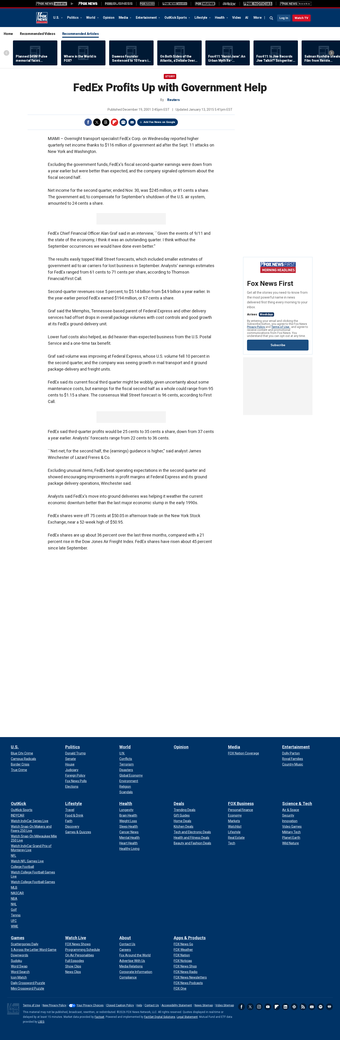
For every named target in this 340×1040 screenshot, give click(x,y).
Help (139, 1005)
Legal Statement (187, 1017)
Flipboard (114, 122)
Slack (294, 1006)
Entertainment (147, 17)
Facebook (88, 122)
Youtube (267, 1006)
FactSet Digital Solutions (159, 1017)
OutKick (18, 803)
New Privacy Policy (54, 1005)
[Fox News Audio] (174, 3)
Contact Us (152, 1005)
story (170, 76)
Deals (179, 803)
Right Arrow (331, 53)
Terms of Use (280, 327)
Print (123, 122)
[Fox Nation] (147, 4)
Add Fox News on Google (159, 122)
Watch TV (301, 18)
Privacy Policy (256, 327)
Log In (283, 18)
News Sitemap (204, 1005)
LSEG (41, 1021)
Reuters (173, 100)
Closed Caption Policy (120, 1005)
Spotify (320, 1006)
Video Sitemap (224, 1005)
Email (132, 122)
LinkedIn (285, 1006)
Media (124, 17)
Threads (105, 122)
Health (220, 17)
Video (236, 17)
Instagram (259, 1006)
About (125, 937)
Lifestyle (201, 17)
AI (246, 17)
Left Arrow (6, 53)
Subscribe (278, 345)
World (91, 17)
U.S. (56, 17)
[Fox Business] (119, 3)
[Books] (296, 4)
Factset (99, 1017)
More (257, 17)
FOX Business (241, 803)
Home (8, 34)
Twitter (97, 122)
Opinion (108, 17)
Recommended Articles (80, 34)
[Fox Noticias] (257, 4)
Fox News (41, 17)
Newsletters (311, 1006)
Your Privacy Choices (90, 1005)
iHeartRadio (329, 1006)
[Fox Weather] (205, 4)
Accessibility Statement (176, 1005)
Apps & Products (190, 937)
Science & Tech (297, 803)
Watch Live (75, 937)
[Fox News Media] (88, 4)
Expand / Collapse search (271, 18)
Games (17, 937)
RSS (303, 1006)
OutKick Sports (175, 17)
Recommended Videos (37, 34)
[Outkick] (229, 3)
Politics (73, 17)
